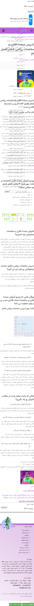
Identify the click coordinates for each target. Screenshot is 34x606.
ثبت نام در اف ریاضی (24, 550)
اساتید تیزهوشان (25, 538)
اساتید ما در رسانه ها (24, 548)
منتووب (22, 596)
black (5, 497)
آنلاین (4, 450)
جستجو (7, 191)
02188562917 (26, 585)
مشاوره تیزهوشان (12, 286)
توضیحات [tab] (27, 91)
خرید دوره (30, 11)
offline (23, 495)
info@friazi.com (25, 588)
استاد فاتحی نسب (28, 491)
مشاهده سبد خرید (28, 604)
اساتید (32, 36)
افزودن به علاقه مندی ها (27, 60)
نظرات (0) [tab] (27, 96)
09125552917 (17, 585)
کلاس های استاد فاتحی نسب (22, 497)
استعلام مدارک (25, 530)
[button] (31, 30)
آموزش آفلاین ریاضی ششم (13, 495)
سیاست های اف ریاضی (23, 552)
